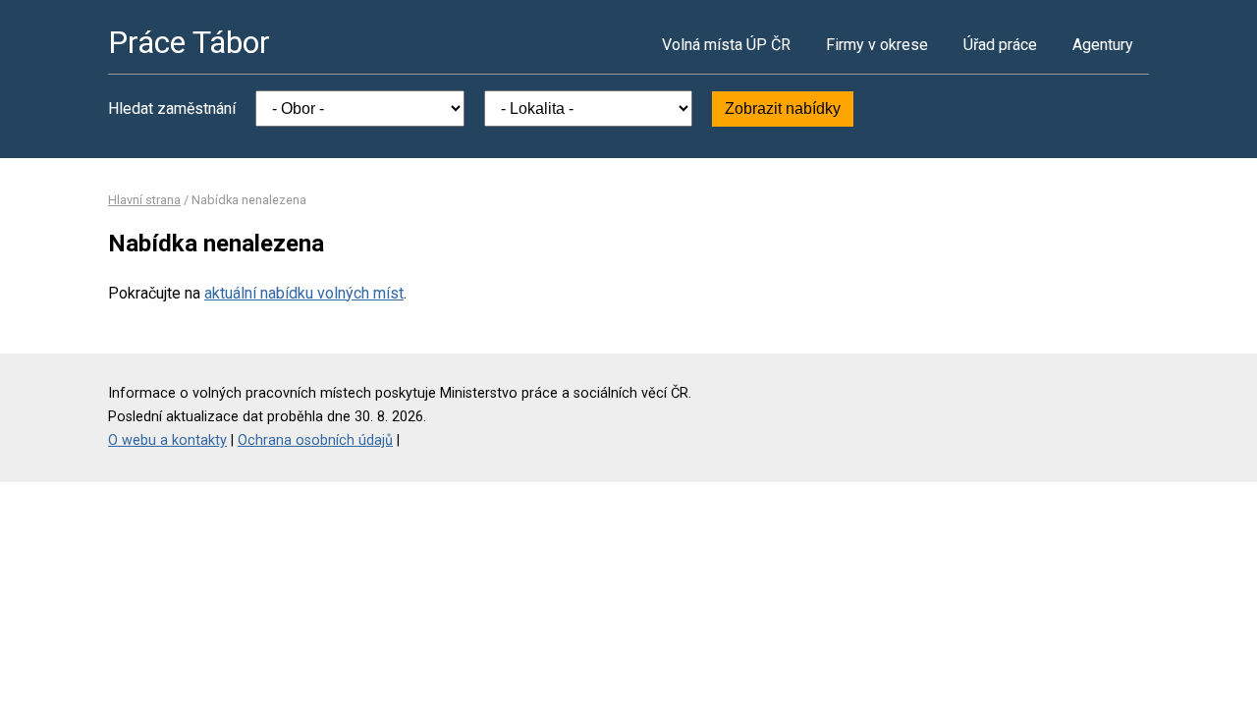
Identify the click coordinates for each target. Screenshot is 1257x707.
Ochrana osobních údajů (315, 440)
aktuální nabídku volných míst (304, 293)
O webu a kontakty (167, 440)
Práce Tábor (189, 42)
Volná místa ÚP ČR (726, 44)
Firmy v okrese (877, 44)
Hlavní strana (144, 199)
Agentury (1102, 44)
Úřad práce (1000, 44)
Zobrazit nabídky (783, 108)
